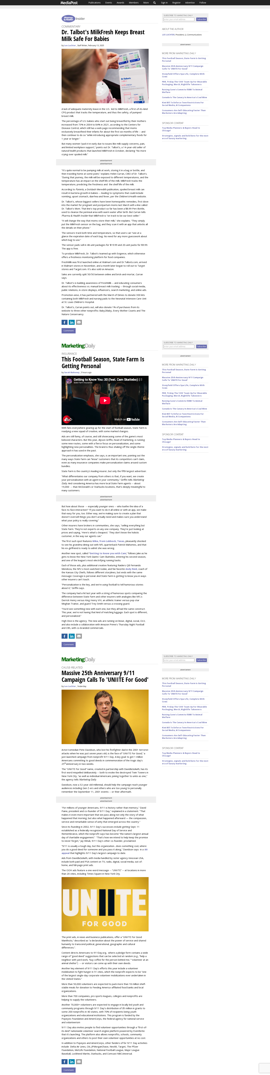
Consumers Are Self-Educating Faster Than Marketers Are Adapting (184, 111)
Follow (202, 2)
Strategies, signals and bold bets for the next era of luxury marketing (185, 137)
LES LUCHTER (168, 34)
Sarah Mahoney (72, 372)
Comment (69, 330)
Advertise (190, 2)
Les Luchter (70, 45)
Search (154, 2)
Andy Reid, (131, 568)
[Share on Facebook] (65, 322)
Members (134, 2)
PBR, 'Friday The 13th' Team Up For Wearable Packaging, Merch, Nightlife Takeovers (184, 83)
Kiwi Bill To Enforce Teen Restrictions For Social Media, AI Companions (183, 104)
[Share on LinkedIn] (72, 322)
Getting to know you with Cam (108, 553)
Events (108, 2)
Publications (94, 2)
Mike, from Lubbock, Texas (108, 541)
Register (176, 2)
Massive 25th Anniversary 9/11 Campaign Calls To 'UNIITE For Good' (182, 67)
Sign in (164, 2)
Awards (120, 2)
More (146, 2)
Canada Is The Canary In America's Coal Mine (184, 97)
